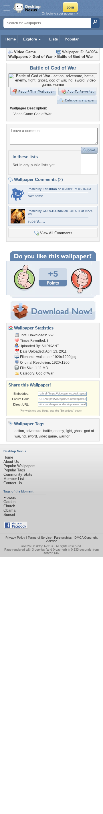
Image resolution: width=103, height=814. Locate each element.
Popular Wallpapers (19, 466)
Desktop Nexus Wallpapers (27, 8)
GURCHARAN (53, 211)
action (19, 431)
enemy (59, 431)
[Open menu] (6, 8)
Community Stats (17, 474)
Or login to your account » (60, 13)
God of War (43, 56)
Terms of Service (40, 537)
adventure (33, 431)
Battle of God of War (75, 56)
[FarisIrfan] (18, 200)
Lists (53, 39)
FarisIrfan (50, 189)
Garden (9, 502)
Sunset (9, 514)
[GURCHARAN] (18, 222)
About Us (11, 461)
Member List (13, 479)
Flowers (9, 497)
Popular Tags (14, 470)
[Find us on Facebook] (15, 527)
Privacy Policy (15, 537)
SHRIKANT (50, 346)
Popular (72, 39)
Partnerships (63, 537)
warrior (64, 436)
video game (48, 436)
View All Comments (56, 233)
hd (24, 436)
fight (69, 431)
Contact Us (12, 483)
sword (32, 436)
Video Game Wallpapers (22, 54)
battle (47, 431)
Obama (9, 510)
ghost (78, 431)
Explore (30, 39)
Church (9, 506)
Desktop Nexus (42, 546)
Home (10, 39)
